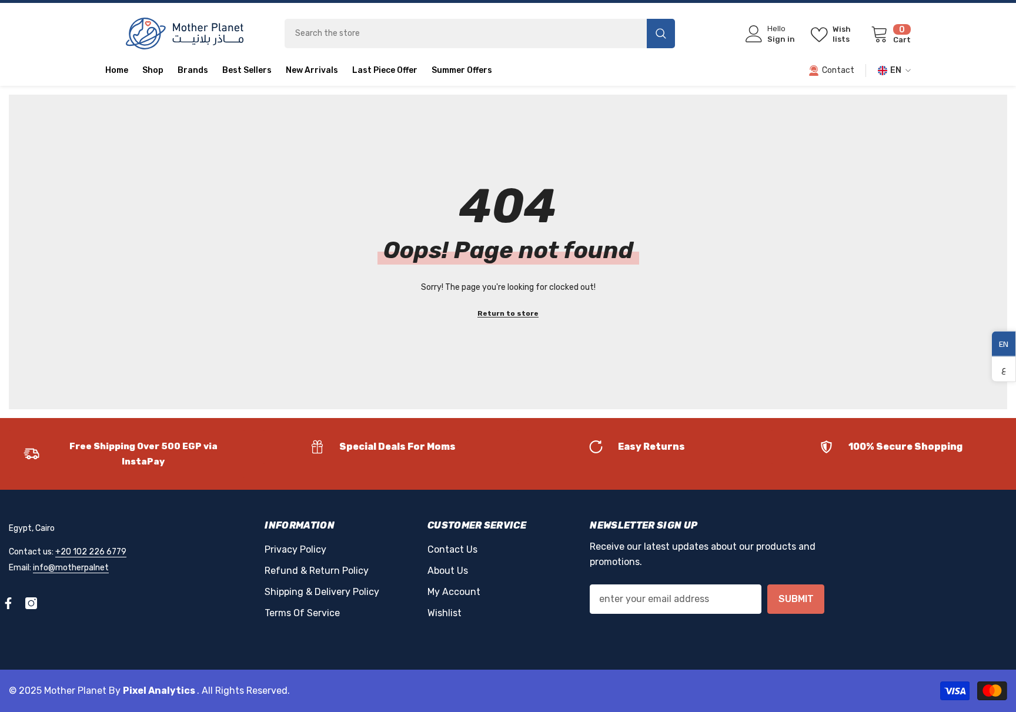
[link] (127, 454)
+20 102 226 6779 (90, 552)
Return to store (508, 313)
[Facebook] (8, 603)
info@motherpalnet (71, 568)
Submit (796, 598)
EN (1003, 343)
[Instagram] (31, 603)
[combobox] (466, 33)
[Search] (480, 33)
